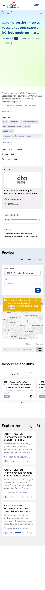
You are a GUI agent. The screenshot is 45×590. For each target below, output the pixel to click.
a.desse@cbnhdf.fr (15, 199)
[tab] (14, 259)
